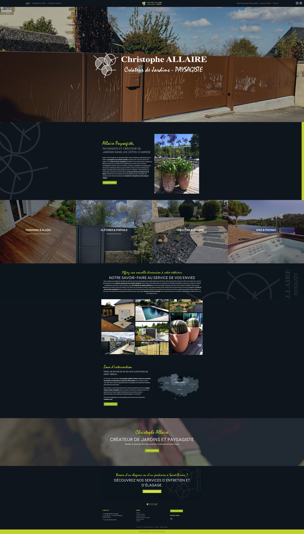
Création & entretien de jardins (247, 3)
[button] (152, 504)
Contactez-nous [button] (176, 510)
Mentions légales (163, 527)
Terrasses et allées (39, 3)
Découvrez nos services (152, 491)
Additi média (162, 531)
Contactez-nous (109, 182)
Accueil (27, 3)
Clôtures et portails (54, 3)
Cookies (156, 527)
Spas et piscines (265, 3)
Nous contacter (110, 404)
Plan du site (139, 527)
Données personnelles (148, 527)
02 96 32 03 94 (111, 520)
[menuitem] (27, 3)
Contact (276, 3)
